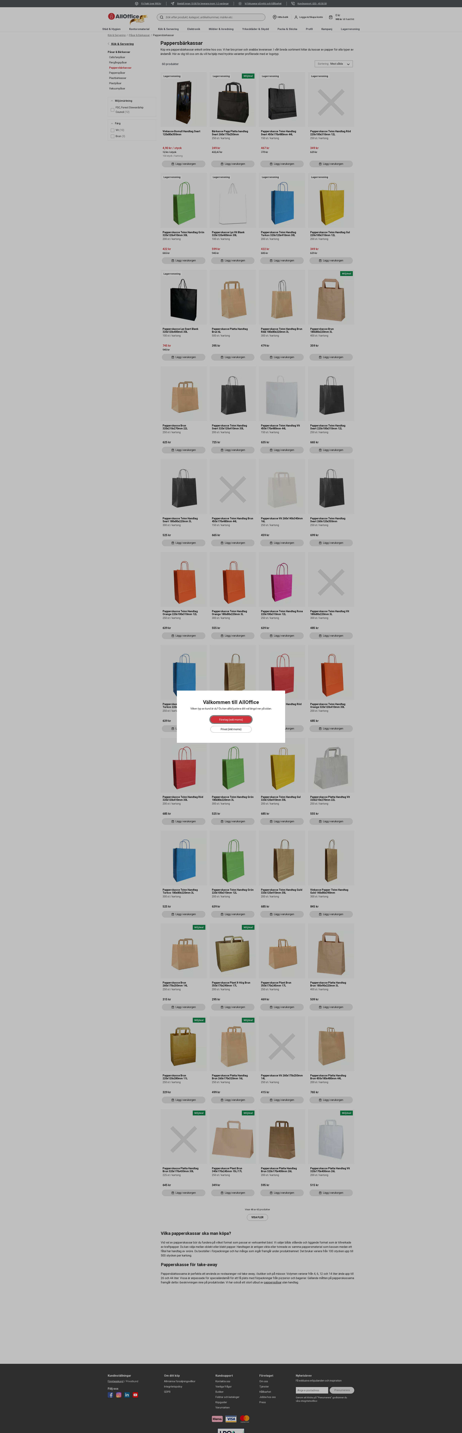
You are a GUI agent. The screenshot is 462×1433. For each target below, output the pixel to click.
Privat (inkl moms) (231, 729)
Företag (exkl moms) (231, 719)
